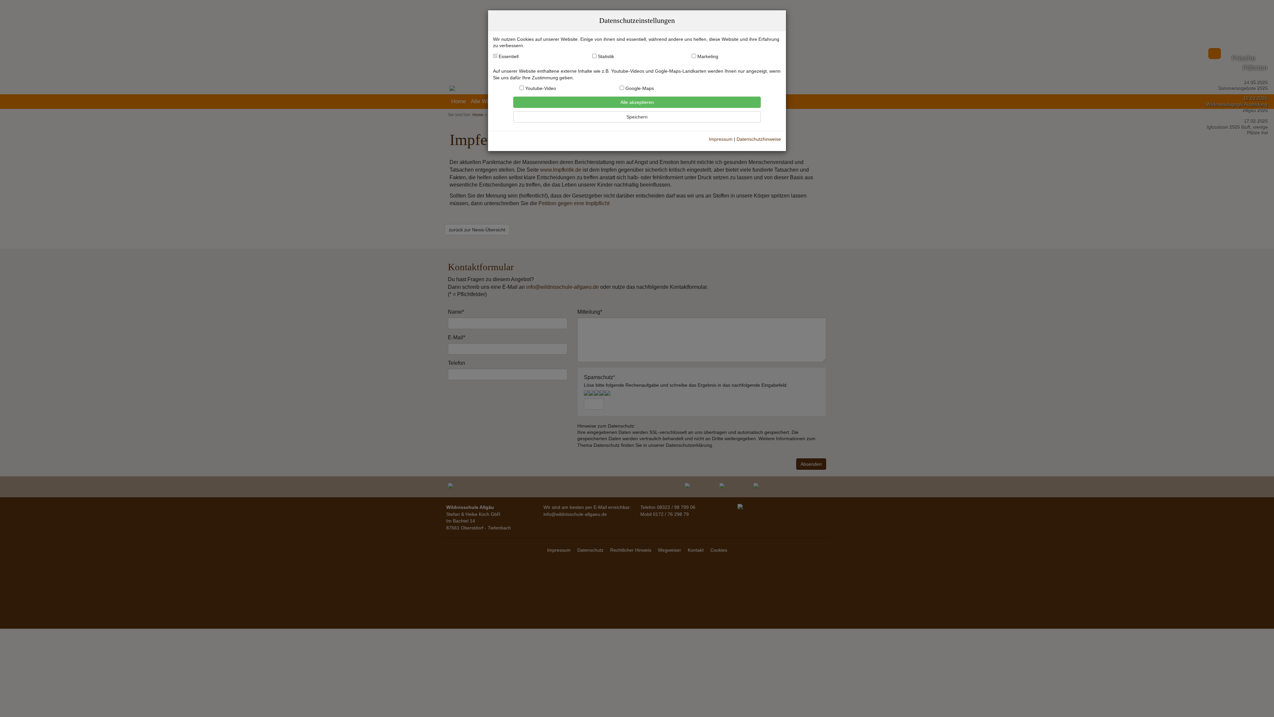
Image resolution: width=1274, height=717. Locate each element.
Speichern (637, 117)
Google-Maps (639, 88)
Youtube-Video (540, 88)
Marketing (708, 56)
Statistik (606, 56)
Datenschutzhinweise (759, 139)
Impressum (721, 139)
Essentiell (508, 56)
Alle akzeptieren (637, 102)
